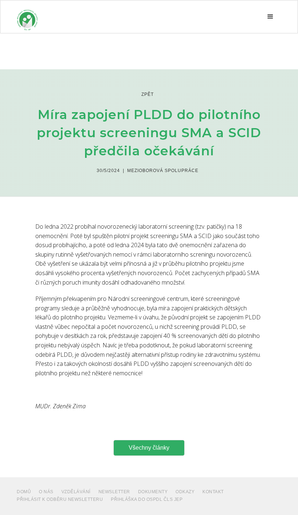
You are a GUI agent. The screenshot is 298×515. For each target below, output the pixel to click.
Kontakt (213, 491)
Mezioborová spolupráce (162, 170)
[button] (270, 17)
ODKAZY (185, 491)
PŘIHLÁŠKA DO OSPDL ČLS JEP (146, 499)
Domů (24, 491)
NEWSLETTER (114, 491)
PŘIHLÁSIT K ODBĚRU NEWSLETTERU (60, 499)
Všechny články (149, 448)
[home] (27, 17)
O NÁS (46, 491)
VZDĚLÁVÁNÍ (75, 491)
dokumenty (153, 491)
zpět (147, 94)
